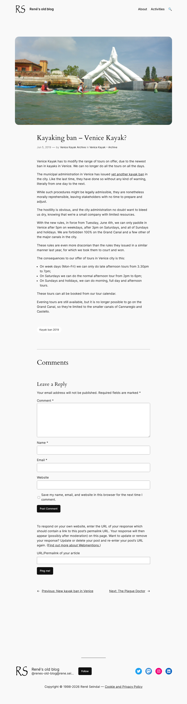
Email (42, 460)
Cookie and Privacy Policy (123, 687)
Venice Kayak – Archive (103, 147)
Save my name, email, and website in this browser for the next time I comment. (91, 497)
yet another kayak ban (127, 174)
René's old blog (42, 9)
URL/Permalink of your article (58, 553)
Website (43, 477)
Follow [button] (85, 671)
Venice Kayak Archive (73, 147)
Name (42, 442)
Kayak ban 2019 (49, 329)
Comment (45, 400)
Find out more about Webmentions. (74, 545)
